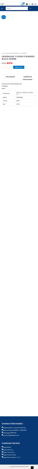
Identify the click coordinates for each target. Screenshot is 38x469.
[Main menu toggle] (2, 8)
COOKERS (23, 53)
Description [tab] (10, 77)
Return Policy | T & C (13, 457)
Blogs (9, 447)
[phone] (27, 4)
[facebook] (33, 4)
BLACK (18, 100)
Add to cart (18, 67)
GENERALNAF (19, 97)
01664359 (23, 430)
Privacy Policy (11, 455)
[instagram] (35, 4)
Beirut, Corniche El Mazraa (17, 428)
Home (3, 53)
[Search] (30, 8)
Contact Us (11, 452)
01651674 (16, 430)
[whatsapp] (30, 4)
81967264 (13, 433)
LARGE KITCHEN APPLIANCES (13, 53)
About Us (10, 450)
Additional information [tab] (27, 78)
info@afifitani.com (13, 435)
